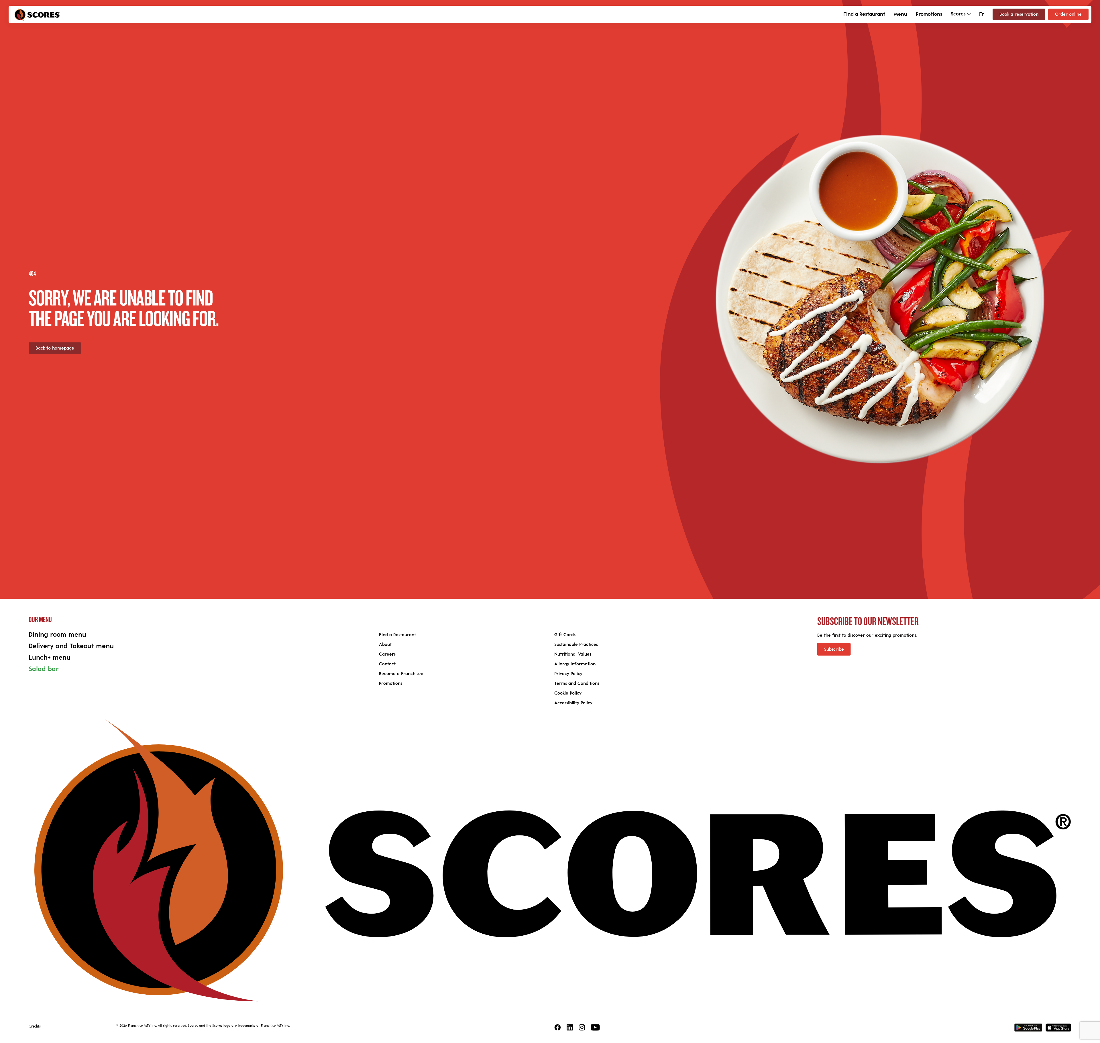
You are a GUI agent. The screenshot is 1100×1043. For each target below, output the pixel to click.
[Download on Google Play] (1028, 1028)
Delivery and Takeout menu (71, 646)
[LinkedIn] (570, 1027)
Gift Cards (564, 634)
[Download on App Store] (1058, 1028)
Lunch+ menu (49, 657)
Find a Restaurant (864, 14)
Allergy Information (575, 664)
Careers (387, 654)
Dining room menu (57, 634)
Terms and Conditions (576, 683)
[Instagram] (582, 1027)
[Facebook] (557, 1027)
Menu (900, 14)
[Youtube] (595, 1027)
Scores (958, 14)
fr (981, 14)
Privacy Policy (568, 673)
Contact (387, 664)
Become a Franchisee (401, 673)
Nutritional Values (572, 654)
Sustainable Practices (576, 644)
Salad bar (44, 669)
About (385, 644)
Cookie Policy (568, 693)
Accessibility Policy (573, 703)
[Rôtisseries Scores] (37, 14)
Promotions (929, 14)
